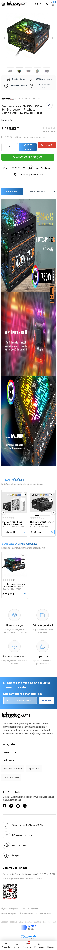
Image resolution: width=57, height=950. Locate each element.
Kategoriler (9, 744)
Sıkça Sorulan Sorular (13, 768)
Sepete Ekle (27, 147)
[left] (3, 512)
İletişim (15, 855)
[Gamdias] (8, 99)
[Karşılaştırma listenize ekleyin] (23, 499)
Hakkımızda (9, 752)
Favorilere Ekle (16, 167)
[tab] (11, 191)
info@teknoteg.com (22, 835)
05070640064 (19, 845)
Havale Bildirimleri (11, 778)
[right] (53, 512)
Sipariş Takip (34, 768)
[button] (4, 38)
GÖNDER (46, 700)
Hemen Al (48, 145)
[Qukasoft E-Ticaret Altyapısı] (28, 937)
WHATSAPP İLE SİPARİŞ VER (29, 157)
